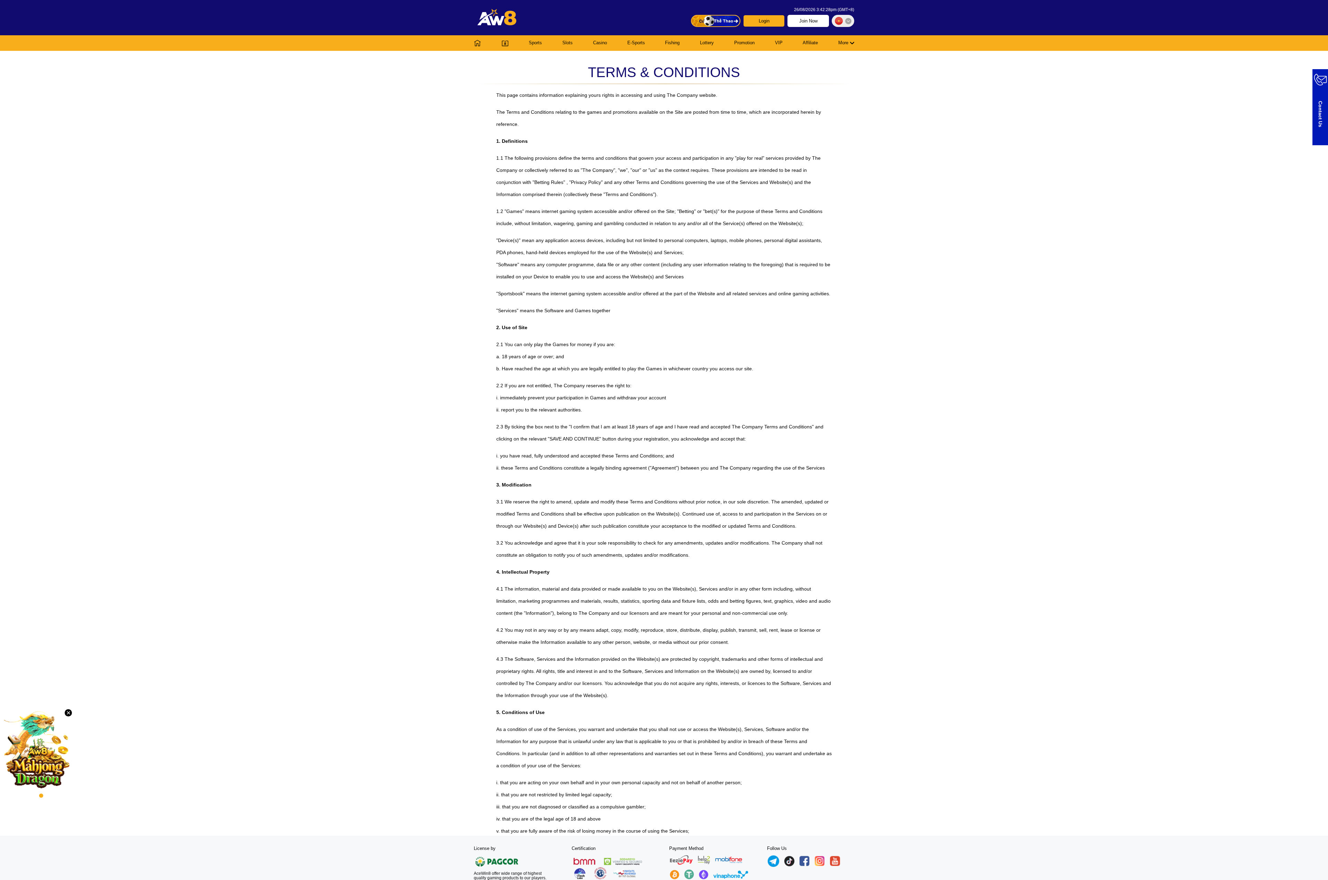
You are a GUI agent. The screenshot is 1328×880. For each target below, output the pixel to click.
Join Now (808, 21)
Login (764, 21)
